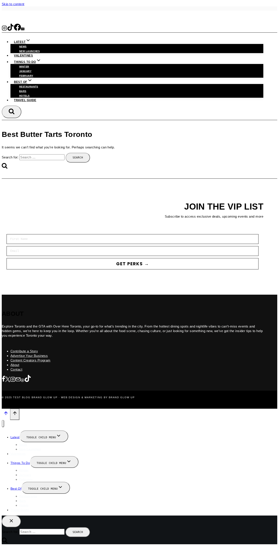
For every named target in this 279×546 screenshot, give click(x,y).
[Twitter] (7, 379)
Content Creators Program (30, 360)
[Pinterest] (22, 379)
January (25, 71)
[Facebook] (17, 29)
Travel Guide (25, 100)
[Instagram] (4, 29)
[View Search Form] (11, 112)
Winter (24, 66)
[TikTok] (10, 29)
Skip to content (13, 4)
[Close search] (11, 521)
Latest (15, 437)
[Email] (22, 29)
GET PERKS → (132, 264)
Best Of (15, 488)
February (26, 75)
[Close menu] (3, 423)
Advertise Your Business (29, 356)
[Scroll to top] (6, 414)
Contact (16, 369)
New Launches (30, 449)
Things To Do (20, 463)
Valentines (23, 55)
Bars (22, 91)
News (23, 46)
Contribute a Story (24, 351)
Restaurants (28, 86)
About (14, 365)
